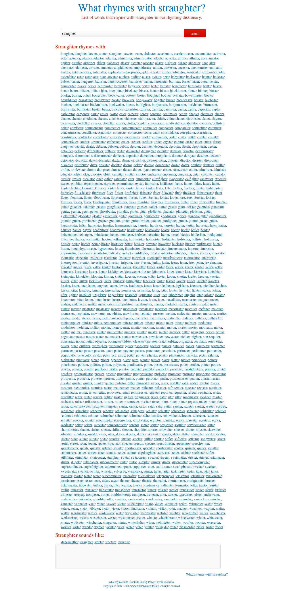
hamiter (108, 225)
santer (123, 406)
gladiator (168, 211)
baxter (81, 86)
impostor (207, 248)
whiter (200, 517)
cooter (146, 137)
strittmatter (217, 457)
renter (125, 392)
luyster (142, 299)
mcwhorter (130, 313)
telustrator (197, 475)
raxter (194, 383)
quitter (109, 383)
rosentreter (131, 401)
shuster (179, 429)
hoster (105, 243)
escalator (89, 178)
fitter (178, 192)
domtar (149, 164)
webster (162, 513)
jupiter (77, 267)
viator (84, 508)
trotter (105, 494)
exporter (109, 183)
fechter (75, 188)
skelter (141, 434)
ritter (178, 397)
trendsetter (187, 489)
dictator (152, 160)
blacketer (131, 90)
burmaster (210, 104)
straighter (113, 457)
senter (145, 424)
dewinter (104, 160)
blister (164, 90)
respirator (204, 392)
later (83, 285)
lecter (147, 285)
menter (196, 313)
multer (101, 332)
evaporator (176, 178)
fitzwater (189, 192)
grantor (66, 220)
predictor (162, 369)
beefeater (120, 86)
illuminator (132, 248)
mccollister (175, 308)
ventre (183, 503)
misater (149, 322)
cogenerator (156, 123)
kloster (108, 276)
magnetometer (208, 299)
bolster (76, 95)
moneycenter (120, 327)
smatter (126, 438)
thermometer (176, 480)
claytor (216, 118)
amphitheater (123, 67)
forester (199, 197)
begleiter (134, 86)
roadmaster (190, 397)
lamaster (118, 280)
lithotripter (175, 294)
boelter (65, 95)
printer (221, 369)
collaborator (189, 123)
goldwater (135, 216)
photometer (177, 355)
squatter (213, 448)
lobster (208, 294)
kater (169, 267)
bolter (86, 95)
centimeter (170, 113)
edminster (205, 169)
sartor (142, 406)
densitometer (102, 155)
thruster (210, 480)
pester (97, 355)
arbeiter (155, 72)
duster (127, 169)
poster (158, 364)
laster (75, 285)
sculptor (155, 420)
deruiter (177, 155)
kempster (67, 271)
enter (196, 174)
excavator (206, 178)
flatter (65, 197)
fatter (215, 183)
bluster (213, 90)
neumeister (112, 336)
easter (167, 169)
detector (215, 155)
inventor (84, 262)
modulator (68, 327)
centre (183, 113)
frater (132, 202)
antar (75, 72)
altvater (94, 67)
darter (217, 141)
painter (166, 345)
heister (205, 229)
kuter (74, 280)
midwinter (174, 318)
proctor (110, 373)
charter (219, 113)
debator (113, 146)
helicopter (85, 234)
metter (96, 318)
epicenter (207, 174)
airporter (89, 62)
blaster (143, 90)
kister (188, 271)
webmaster (147, 513)
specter (127, 443)
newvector (171, 336)
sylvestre (120, 471)
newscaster (139, 336)
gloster (96, 216)
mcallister (102, 308)
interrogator (69, 262)
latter (91, 285)
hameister (94, 225)
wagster (208, 508)
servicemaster (196, 424)
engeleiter (184, 174)
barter (186, 81)
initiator (193, 253)
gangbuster (114, 206)
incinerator (85, 253)
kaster (160, 267)
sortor (74, 443)
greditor (114, 220)
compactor (166, 127)
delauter (162, 151)
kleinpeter (67, 276)
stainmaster (68, 452)
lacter (107, 280)
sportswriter (164, 448)
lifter (64, 294)
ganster (142, 206)
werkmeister (69, 517)
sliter (74, 438)
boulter (166, 95)
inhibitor (180, 253)
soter (83, 443)
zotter (219, 526)
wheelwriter (186, 517)
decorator (160, 146)
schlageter (137, 410)
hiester (184, 234)
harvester (202, 225)
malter (92, 304)
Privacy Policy (147, 581)
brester (115, 99)
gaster (172, 206)
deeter (212, 146)
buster (96, 109)
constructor (68, 137)
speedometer (69, 448)
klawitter (200, 271)
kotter (171, 276)
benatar (165, 86)
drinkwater (78, 169)
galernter (89, 206)
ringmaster (142, 397)
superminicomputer (118, 466)
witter (150, 522)
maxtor (75, 308)
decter (186, 146)
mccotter (191, 308)
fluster (132, 197)
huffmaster (204, 243)
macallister (173, 299)
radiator (120, 383)
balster (65, 81)
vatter (101, 503)
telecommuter (111, 475)
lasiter (191, 280)
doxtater (208, 164)
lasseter (202, 280)
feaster (65, 188)
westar (83, 517)
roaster (217, 397)
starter (92, 452)
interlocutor (192, 257)
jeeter (174, 262)
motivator (205, 327)
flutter (143, 197)
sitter (111, 434)
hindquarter (214, 234)
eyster (139, 183)
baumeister (68, 86)
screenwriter (122, 420)
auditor (135, 76)
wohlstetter (163, 522)
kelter (218, 267)
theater (135, 480)
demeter (175, 151)
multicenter (114, 332)
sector (216, 420)
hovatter (151, 243)
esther (108, 178)
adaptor (99, 58)
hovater (139, 243)
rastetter (175, 383)
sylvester (106, 471)
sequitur (179, 424)
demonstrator (204, 151)
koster (161, 276)
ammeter (106, 67)
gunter (182, 220)
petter (130, 355)
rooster (108, 401)
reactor (204, 383)
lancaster (149, 280)
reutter (97, 397)
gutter (213, 220)
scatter (210, 406)
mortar (171, 327)
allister (182, 62)
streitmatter (178, 457)
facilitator (166, 183)
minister (87, 322)
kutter (83, 280)
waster (92, 513)
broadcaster (184, 99)
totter (193, 485)
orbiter (172, 341)
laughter (102, 285)
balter (75, 81)
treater (173, 489)
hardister (156, 225)
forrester (66, 202)
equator (220, 174)
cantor (192, 109)
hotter (128, 243)
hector (175, 229)
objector (100, 341)
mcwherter (98, 313)
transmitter (106, 489)
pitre (135, 359)
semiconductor (117, 424)
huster (65, 248)
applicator (114, 72)
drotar (91, 169)
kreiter (192, 276)
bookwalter (116, 95)
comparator (182, 127)
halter (82, 225)
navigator (197, 332)
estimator (120, 178)
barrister (174, 81)
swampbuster (182, 466)
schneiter (135, 415)
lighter (73, 294)
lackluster (95, 280)
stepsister (163, 452)
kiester (146, 271)
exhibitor (76, 183)
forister (210, 197)
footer (174, 197)
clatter (206, 118)
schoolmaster (152, 415)
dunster (116, 169)
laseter (180, 280)
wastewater (106, 513)
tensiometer (214, 475)
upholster (99, 499)
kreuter (203, 276)
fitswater (167, 192)
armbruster (209, 72)
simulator (79, 434)
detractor (81, 160)
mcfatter (204, 308)
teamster (66, 475)
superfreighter (93, 466)
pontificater (134, 364)
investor (114, 262)
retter (78, 397)
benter (207, 86)
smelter (137, 438)
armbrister (193, 72)
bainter (206, 76)
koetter (141, 276)
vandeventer (136, 499)
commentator (94, 127)
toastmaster (151, 485)
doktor (138, 164)
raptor (155, 383)
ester (99, 178)
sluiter (83, 438)
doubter (196, 164)
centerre (155, 113)
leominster (128, 290)
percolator (168, 350)
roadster (205, 397)
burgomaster (177, 104)
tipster (108, 485)
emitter (129, 174)
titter (117, 485)
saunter (188, 406)
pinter (95, 359)
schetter (108, 410)
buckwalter (116, 104)
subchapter (90, 461)
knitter (119, 276)
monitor (136, 327)
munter (141, 332)
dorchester (162, 164)
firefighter (131, 192)
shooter (127, 429)
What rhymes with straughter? (207, 574)
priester (210, 369)
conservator (151, 132)
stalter (82, 452)
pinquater (82, 359)
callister (145, 109)
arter (221, 72)
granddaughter (197, 216)
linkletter (131, 294)
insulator (124, 257)
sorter (64, 443)
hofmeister (153, 239)
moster (192, 327)
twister (172, 494)
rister (163, 397)
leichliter (208, 285)
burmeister (68, 109)
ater (95, 76)
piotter (104, 359)
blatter (154, 90)
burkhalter (195, 104)
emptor (141, 174)
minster (127, 322)
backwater (193, 76)
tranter (151, 489)
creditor (147, 141)
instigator (96, 257)
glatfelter (196, 211)
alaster (124, 62)
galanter (75, 206)
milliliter (200, 318)
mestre (75, 318)
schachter (67, 410)
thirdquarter (195, 480)
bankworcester (118, 81)
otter (219, 341)
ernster (76, 178)
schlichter (206, 410)
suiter (123, 461)
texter (105, 480)
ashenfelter (68, 76)
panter (189, 345)
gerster (75, 211)
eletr (86, 174)
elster (107, 174)
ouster (65, 345)
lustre (116, 299)
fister (156, 192)
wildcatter (77, 522)
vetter (74, 508)
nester (80, 336)
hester (175, 234)
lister (156, 294)
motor (218, 327)
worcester (213, 522)
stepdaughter (146, 452)
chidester (130, 118)
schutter (66, 420)
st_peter (76, 461)
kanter (106, 267)
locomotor (68, 299)
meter (86, 318)
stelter (121, 452)
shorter (153, 429)
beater (92, 86)
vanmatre (185, 499)
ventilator (170, 503)
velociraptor (135, 503)
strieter (203, 457)
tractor (203, 485)
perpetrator (68, 355)
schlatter (163, 410)
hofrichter (169, 239)
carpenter (82, 113)
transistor (77, 489)
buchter (66, 104)
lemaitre (84, 290)
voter (171, 508)
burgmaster (159, 104)
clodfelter (83, 123)
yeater (130, 526)
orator (162, 341)
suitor (133, 461)
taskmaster (178, 471)
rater (185, 383)
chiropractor (146, 118)
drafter (220, 164)
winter (122, 522)
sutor (159, 466)
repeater (154, 392)
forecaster (186, 197)
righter (128, 397)
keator (179, 267)
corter (172, 137)
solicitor (193, 438)
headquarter (135, 229)
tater (206, 471)
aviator (156, 76)
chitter (161, 118)
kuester (214, 276)
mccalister (130, 308)
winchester (93, 522)
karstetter (139, 267)
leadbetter (135, 285)
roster (156, 401)
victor (105, 508)
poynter (77, 369)
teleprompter (165, 475)
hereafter (153, 234)
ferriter (149, 188)
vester (218, 503)
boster (141, 95)
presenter (176, 369)
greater (102, 220)
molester (82, 327)
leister (65, 290)
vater (92, 503)
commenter (112, 127)
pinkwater (68, 359)
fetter (168, 188)
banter (147, 81)
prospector (68, 378)
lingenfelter (115, 294)
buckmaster (80, 104)
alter (212, 62)
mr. (78, 332)
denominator (83, 155)
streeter (164, 457)
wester (112, 517)
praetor (88, 369)
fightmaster (214, 188)
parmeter (67, 350)
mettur (106, 318)
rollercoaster (93, 401)
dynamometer (152, 169)
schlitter (220, 410)
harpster (169, 225)
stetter (175, 452)
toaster (137, 485)
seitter (88, 424)
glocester (84, 216)
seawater (191, 420)
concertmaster (70, 132)
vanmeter (200, 499)
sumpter (143, 461)
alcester (148, 62)
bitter (120, 90)
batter (195, 81)
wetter (140, 517)
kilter (170, 271)
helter (114, 234)
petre (121, 355)
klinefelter (83, 276)
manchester (106, 304)
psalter (120, 378)
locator (219, 294)
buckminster (98, 104)
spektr (84, 448)
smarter (114, 438)
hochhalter (76, 239)
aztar (166, 76)
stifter (210, 452)
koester (130, 276)
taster (190, 471)
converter (116, 137)
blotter (192, 90)
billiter (95, 90)
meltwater (183, 313)
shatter (84, 429)
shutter (190, 429)
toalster (126, 485)
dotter (185, 164)
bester (217, 86)
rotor (164, 401)
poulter (194, 364)
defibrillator (95, 151)
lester (155, 290)
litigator (189, 294)
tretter (209, 489)
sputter (201, 448)
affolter (183, 58)
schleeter (193, 410)
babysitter (177, 76)
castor (114, 113)
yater (120, 526)
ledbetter (168, 285)
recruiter (96, 387)
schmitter (121, 415)
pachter (155, 345)
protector (83, 378)
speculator (183, 443)
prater (113, 369)
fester (159, 188)
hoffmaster (120, 239)
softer (169, 438)
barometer (160, 81)
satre (159, 406)
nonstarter (67, 341)
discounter (211, 160)
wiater (65, 522)
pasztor (99, 350)
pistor (126, 359)
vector (121, 503)
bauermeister (209, 81)
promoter (174, 373)
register (202, 387)
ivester (145, 262)
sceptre (221, 406)
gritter (126, 220)
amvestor (170, 67)
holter (75, 243)
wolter (176, 522)
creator (135, 141)
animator (215, 67)
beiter (145, 86)
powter (65, 369)
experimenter (93, 183)
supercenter (179, 461)
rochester (67, 401)
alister (159, 62)
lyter (161, 299)
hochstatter (93, 239)
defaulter (67, 151)
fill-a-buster (82, 192)
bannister (135, 81)
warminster (78, 513)
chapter (194, 113)
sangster (111, 406)
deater (90, 146)
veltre (149, 503)
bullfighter (143, 104)
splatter (107, 448)
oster (211, 341)
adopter (158, 58)
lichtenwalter (201, 290)
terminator (68, 480)
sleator (220, 434)
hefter (195, 229)
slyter (103, 438)
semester (99, 424)
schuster (212, 415)
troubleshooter (120, 494)
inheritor (167, 253)
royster (192, 401)
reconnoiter (81, 387)
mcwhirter (114, 313)
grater (76, 220)
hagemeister (69, 225)
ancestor (183, 67)
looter (89, 299)
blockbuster (178, 90)
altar (205, 62)
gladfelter (154, 211)
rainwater (142, 383)
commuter (150, 127)
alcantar (136, 62)
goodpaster (168, 216)
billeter (84, 90)
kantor (116, 267)
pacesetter (141, 345)
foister (164, 197)
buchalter (211, 99)
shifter (116, 429)
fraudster (143, 202)
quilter (87, 383)
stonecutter (97, 457)
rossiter (145, 401)
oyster (129, 345)
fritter (194, 202)
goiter (122, 216)
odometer (114, 341)
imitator (161, 248)
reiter (92, 392)
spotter (178, 448)
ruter (220, 401)
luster (107, 299)
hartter (190, 225)
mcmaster (67, 313)
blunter (203, 90)
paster (78, 350)
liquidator (145, 294)
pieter (203, 355)
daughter (81, 53)
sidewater (214, 429)
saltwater (84, 406)
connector (135, 132)
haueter (66, 229)
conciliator (89, 132)
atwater (112, 76)
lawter (92, 53)
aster (80, 76)
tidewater (85, 485)
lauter (113, 285)
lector (157, 285)
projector (160, 373)
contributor (100, 137)
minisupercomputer (107, 322)
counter (213, 137)
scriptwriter (140, 420)
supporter (139, 466)
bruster (198, 99)
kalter (96, 267)
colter (64, 127)
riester (118, 397)
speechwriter (200, 443)
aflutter (194, 58)
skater (120, 434)
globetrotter (68, 216)
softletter (180, 438)
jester (183, 262)
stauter (110, 452)
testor (89, 480)
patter (118, 350)
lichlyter (184, 290)
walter (65, 513)
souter (92, 443)
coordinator (132, 137)
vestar (208, 503)
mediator (145, 313)
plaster (155, 359)
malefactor (79, 304)
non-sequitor (211, 336)
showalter (165, 429)
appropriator (131, 72)
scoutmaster (104, 420)
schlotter (66, 415)
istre (137, 262)
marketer (171, 304)
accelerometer (183, 53)
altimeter (81, 67)
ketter (102, 271)
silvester (66, 434)
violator (151, 508)
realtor (214, 383)
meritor (222, 313)
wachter (182, 508)
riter (170, 397)
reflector (147, 387)
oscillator (200, 341)
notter (80, 341)
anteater (85, 72)
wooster (200, 522)
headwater (152, 229)
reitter (101, 392)
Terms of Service (165, 581)
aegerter (170, 58)
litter (200, 294)
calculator (131, 109)
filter (110, 192)
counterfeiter (69, 141)
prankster (101, 369)
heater (165, 229)
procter (99, 373)
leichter (221, 285)
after (204, 58)
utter (110, 499)
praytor (124, 369)
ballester (218, 76)
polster (106, 364)
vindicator (137, 508)
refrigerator (175, 387)
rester (216, 392)
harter (180, 225)
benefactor (179, 86)
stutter (65, 461)
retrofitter (67, 397)
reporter (166, 392)
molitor (94, 327)
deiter (120, 151)
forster (78, 202)
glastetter (182, 211)
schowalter (170, 415)
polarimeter (68, 364)
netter (99, 336)
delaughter (148, 151)
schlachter (122, 410)
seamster (168, 420)
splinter (118, 448)
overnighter (99, 345)
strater (125, 457)
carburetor (68, 113)
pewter (140, 355)
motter (65, 332)
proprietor (203, 373)
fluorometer (119, 197)
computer (214, 127)
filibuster (67, 192)
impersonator (177, 248)
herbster (140, 234)
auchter (124, 76)
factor (178, 183)
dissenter (67, 164)
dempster (67, 155)
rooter (119, 401)
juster (87, 267)
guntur (193, 220)
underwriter (69, 499)
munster (129, 332)
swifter (94, 471)
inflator (154, 253)
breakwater (102, 99)
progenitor (124, 373)
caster (104, 113)
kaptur (126, 267)
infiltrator (141, 253)
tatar (199, 471)
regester (190, 387)
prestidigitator (193, 369)
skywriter (153, 434)
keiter (209, 267)
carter (94, 113)
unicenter (84, 499)
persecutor (84, 355)
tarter (166, 471)
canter (182, 109)
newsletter (156, 336)
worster (66, 526)
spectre (150, 443)
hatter (222, 225)
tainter (148, 471)
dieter (162, 160)
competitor (199, 127)
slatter (185, 434)
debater (101, 146)
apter (145, 72)
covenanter (98, 141)
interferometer (172, 257)
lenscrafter (112, 290)
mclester (217, 308)
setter (210, 424)
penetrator (153, 350)
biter (112, 90)
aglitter (65, 62)
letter (164, 290)
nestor (90, 336)
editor (193, 169)
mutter (163, 332)
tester (80, 480)
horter (95, 243)
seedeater (67, 424)
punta (130, 378)
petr (114, 355)
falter (197, 183)
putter (164, 378)
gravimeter (89, 220)
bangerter (87, 81)
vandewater (154, 499)
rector (108, 387)
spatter (102, 443)
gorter (182, 216)
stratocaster (138, 457)
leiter (74, 290)
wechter (174, 513)
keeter (189, 267)
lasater (170, 280)
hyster (119, 248)
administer (125, 58)
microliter (141, 318)
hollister (197, 239)
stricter (192, 457)
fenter (140, 188)
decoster (174, 146)
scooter (78, 420)
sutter (167, 466)
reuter (88, 397)
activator (219, 53)
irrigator (126, 262)
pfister (163, 355)
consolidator (169, 132)
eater (176, 169)
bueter (130, 104)
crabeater (113, 141)
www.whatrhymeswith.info (144, 585)
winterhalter (136, 522)
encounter (169, 174)
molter (105, 327)
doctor (127, 164)
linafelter (85, 294)
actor (64, 58)
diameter (128, 160)
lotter (98, 299)
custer (189, 141)
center (144, 113)
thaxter (125, 480)
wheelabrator (167, 517)
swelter (83, 471)
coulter (202, 137)
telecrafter (129, 475)
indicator (114, 253)
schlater (151, 410)
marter (182, 304)
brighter (159, 99)
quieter (77, 383)
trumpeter (138, 494)
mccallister (146, 308)
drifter (65, 169)
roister (79, 401)
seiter (78, 424)
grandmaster (217, 216)
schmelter (106, 415)
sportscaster (133, 448)
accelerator (164, 53)
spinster (95, 448)
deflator (110, 151)
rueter (203, 401)
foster (87, 202)
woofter (187, 522)
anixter (65, 72)
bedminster (105, 86)
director (185, 160)
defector (80, 151)
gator (181, 206)
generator (217, 206)
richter (108, 397)
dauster (79, 146)
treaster (163, 489)
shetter (105, 429)
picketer (191, 355)
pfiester (152, 355)
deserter (202, 155)
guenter (156, 220)
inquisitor (67, 257)
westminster (126, 517)
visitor (162, 508)
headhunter (100, 229)
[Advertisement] (137, 556)
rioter (154, 397)
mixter (179, 322)
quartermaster (210, 378)
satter (167, 406)
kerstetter (81, 271)
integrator (138, 257)
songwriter (208, 438)
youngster (161, 526)
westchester (98, 517)
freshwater (171, 202)
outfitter (84, 345)
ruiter (212, 401)
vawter (128, 53)
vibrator (94, 508)
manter (158, 304)
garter (162, 206)
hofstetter (183, 239)
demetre (188, 151)
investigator (99, 262)
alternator (67, 67)
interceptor (154, 257)
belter (155, 86)
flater (218, 192)
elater (78, 174)
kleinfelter (214, 271)
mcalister (88, 308)
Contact (134, 581)
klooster (96, 276)
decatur (135, 146)
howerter (164, 243)
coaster (141, 123)
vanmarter (170, 499)
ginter (134, 211)
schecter (95, 410)
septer (154, 424)
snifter (148, 438)
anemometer (199, 67)
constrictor (204, 132)
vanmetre (214, 499)
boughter (67, 53)
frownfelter (206, 202)
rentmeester (139, 392)
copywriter (159, 137)
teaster (78, 475)
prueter (109, 378)
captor (216, 109)
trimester (67, 494)
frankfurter (119, 202)
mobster (190, 322)
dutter (137, 169)
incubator (100, 253)
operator (151, 341)
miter (169, 322)
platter (175, 359)
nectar (220, 332)
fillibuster (98, 192)
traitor (65, 489)
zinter (200, 526)
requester (180, 392)
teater (88, 475)
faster (206, 183)
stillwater (67, 457)
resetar (192, 392)
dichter (140, 160)
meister (170, 313)
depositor (132, 155)
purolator (152, 378)
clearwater (68, 123)
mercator (209, 313)
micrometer (157, 318)
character (207, 113)
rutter (64, 406)
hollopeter (211, 239)
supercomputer (199, 461)
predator (149, 369)
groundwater (140, 220)
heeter (185, 229)
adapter (87, 58)
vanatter (120, 499)
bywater (117, 109)
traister (213, 485)
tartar (157, 471)
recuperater (121, 387)
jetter (199, 262)
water (138, 53)
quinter (98, 383)
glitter (207, 211)
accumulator (203, 53)
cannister (170, 109)
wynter (99, 526)
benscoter (194, 86)
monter (160, 327)
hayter (87, 229)
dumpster (103, 169)
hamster (143, 225)
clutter (131, 123)
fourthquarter (102, 202)
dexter (116, 160)
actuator (74, 58)
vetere (65, 508)
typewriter (186, 494)
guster (203, 220)
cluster (120, 123)
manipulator (123, 304)
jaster (165, 262)
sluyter (93, 438)
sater (151, 406)
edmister (219, 169)
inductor (128, 253)
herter (165, 234)
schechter (81, 410)
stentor (131, 452)
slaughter (115, 53)
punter (140, 378)
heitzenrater (69, 234)
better (64, 90)
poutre (215, 364)
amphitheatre (142, 67)
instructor (110, 257)
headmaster (117, 229)
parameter (202, 345)
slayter (209, 434)
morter (182, 327)
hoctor (106, 239)
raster (164, 383)
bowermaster (194, 95)
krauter (181, 276)
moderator (205, 322)
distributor (81, 164)
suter (150, 466)
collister (218, 123)
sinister (92, 434)
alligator (170, 62)
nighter (196, 336)
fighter (200, 188)
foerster (153, 197)
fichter (177, 188)
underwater (211, 494)
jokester (66, 267)
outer (74, 345)
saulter (177, 406)
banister (100, 81)
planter (144, 359)
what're (152, 517)
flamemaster (205, 192)
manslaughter (143, 304)
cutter (207, 141)
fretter (185, 202)
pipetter (116, 359)
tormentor (182, 485)
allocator (194, 62)
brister (170, 99)
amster (157, 67)
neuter (126, 336)
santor (133, 406)
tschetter (152, 494)
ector (184, 169)
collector (205, 123)
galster (100, 206)
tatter (214, 471)
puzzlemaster (179, 378)
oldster (127, 341)
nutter (89, 341)
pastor (88, 350)
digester (173, 160)
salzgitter (98, 406)
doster (175, 164)
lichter (216, 290)
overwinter (116, 345)
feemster (87, 188)
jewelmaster (213, 262)
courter (84, 141)
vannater (67, 503)
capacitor (204, 109)
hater (213, 225)
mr (73, 332)
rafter (131, 383)
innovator (218, 253)
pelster (139, 350)
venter (159, 503)
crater (125, 141)
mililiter (187, 318)
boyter (208, 95)
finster (119, 192)
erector (65, 178)
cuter (198, 141)
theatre (146, 480)
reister (83, 392)
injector (205, 253)
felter (120, 188)
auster (146, 76)
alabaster (113, 62)
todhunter (167, 485)
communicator (131, 127)
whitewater (214, 517)
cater (122, 113)
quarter (194, 378)
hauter (77, 229)
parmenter (218, 345)
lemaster (97, 290)
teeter (97, 475)
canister (157, 109)
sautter (103, 53)
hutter (74, 248)
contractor (85, 137)
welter (203, 513)
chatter (65, 118)
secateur (204, 420)
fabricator (151, 183)
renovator (113, 392)
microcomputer (122, 318)
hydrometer (88, 248)
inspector (81, 257)
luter (125, 299)
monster (148, 327)
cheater (76, 118)
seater (180, 420)
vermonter (196, 503)
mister (160, 322)
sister (102, 434)
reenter (135, 387)
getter (94, 211)
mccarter (161, 308)
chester (102, 118)
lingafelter (99, 294)
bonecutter (99, 95)
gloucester (110, 216)
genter (65, 211)
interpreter (208, 257)
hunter (217, 243)
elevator (96, 174)
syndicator (135, 471)
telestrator (182, 475)
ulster (198, 494)
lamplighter (133, 280)
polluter (95, 364)
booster (131, 95)
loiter (79, 299)
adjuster (110, 58)
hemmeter (126, 234)
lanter (160, 280)
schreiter (185, 415)
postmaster (171, 364)
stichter (185, 452)
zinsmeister (187, 526)
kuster (65, 280)
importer (193, 248)
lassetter (213, 280)
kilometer (158, 271)
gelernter (203, 206)
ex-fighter (191, 178)
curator (179, 141)
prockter (66, 373)
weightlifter (190, 513)
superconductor (71, 466)
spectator (114, 443)
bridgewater (144, 99)
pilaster (213, 355)
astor (88, 76)
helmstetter (101, 234)
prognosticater (143, 373)
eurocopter (143, 178)
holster (65, 243)
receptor (66, 387)
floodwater (101, 197)
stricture (110, 542)
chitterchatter (176, 118)
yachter (110, 526)
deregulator (162, 155)
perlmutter (198, 350)
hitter (64, 239)
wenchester (217, 513)
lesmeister (143, 290)
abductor (150, 53)
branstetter (85, 99)
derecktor (146, 155)
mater (214, 304)
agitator (213, 58)
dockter (116, 164)
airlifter (77, 62)
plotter (185, 359)
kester (93, 271)
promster (188, 373)
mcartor (116, 308)
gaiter (64, 206)
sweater (198, 466)
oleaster (138, 341)
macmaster (189, 299)
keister (199, 267)
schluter (93, 415)
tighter (97, 485)
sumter (155, 461)
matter (65, 308)
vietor (115, 508)
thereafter (159, 480)
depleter (118, 155)
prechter (136, 369)
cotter (191, 137)
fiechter (189, 188)
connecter (119, 132)
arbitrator (178, 72)
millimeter (214, 318)
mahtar (65, 304)
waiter (220, 508)
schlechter (178, 410)
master (203, 304)
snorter (158, 438)
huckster (178, 243)
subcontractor (109, 461)
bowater (177, 95)
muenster (89, 332)
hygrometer (105, 248)
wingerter (109, 522)
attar (103, 76)
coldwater (173, 123)
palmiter (178, 345)
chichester (116, 118)
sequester (166, 424)
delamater (133, 151)
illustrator (148, 248)
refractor (160, 387)
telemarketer (146, 475)
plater (165, 359)
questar (66, 383)
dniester (104, 164)
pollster (83, 364)
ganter (153, 206)
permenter (214, 350)
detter (93, 160)
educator (67, 174)
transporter (122, 489)
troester (79, 494)
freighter (157, 202)
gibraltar (122, 211)
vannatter (80, 503)
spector (138, 443)
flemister (76, 197)
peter (106, 355)
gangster (129, 206)
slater (176, 434)
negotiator (68, 336)
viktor (125, 508)
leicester (195, 285)
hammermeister (125, 225)
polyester (119, 364)
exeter (65, 183)
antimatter (99, 72)
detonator (67, 160)
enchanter (154, 174)
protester (97, 378)
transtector (139, 489)
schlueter (80, 415)
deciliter (147, 146)
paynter (128, 350)
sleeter (65, 438)
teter (97, 480)
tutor (163, 494)
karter (151, 267)
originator (185, 341)
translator (91, 489)
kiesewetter (132, 271)
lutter (132, 299)
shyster (201, 429)
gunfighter (170, 220)
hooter (85, 243)
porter (148, 364)
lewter (173, 290)
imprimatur (68, 253)
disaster (197, 160)
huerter (190, 243)
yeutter (148, 526)
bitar (104, 90)
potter (184, 364)
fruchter (221, 202)
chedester (89, 118)
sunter (166, 461)
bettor (74, 90)
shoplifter (140, 429)
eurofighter (159, 178)
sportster (148, 448)
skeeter (130, 434)
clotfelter (108, 123)
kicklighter (115, 271)
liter (164, 294)
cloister (96, 123)
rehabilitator (69, 392)
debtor (124, 146)
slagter (166, 434)
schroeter (199, 415)
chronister (193, 118)
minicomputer (70, 322)
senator (134, 424)
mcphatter (82, 313)
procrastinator (83, 373)
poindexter (198, 359)
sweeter (210, 466)
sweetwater (68, 471)
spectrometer (165, 443)
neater (210, 332)
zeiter (174, 526)
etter (131, 178)
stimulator (81, 457)
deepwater (199, 146)
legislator (182, 285)
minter (138, 322)
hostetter (117, 243)
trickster (220, 489)
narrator (174, 332)
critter (158, 141)
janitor (156, 262)
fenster (130, 188)
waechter (195, 508)
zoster (210, 526)
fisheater (145, 192)
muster (152, 332)
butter (106, 109)
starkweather (69, 542)
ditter (93, 164)
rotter (173, 401)
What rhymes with (117, 7)
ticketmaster (69, 485)
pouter (205, 364)
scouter (89, 420)
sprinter (190, 448)
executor (220, 178)
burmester (83, 109)
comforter (76, 127)
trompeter (92, 494)
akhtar (101, 62)
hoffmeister (136, 239)
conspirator (187, 132)
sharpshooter (69, 429)
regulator (215, 387)
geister (191, 206)
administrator (143, 58)
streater (153, 457)
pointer (212, 359)
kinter (179, 271)
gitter (143, 211)
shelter (95, 429)
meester (158, 313)
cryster (167, 141)
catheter (133, 113)
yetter (139, 526)
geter (85, 211)
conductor (104, 132)
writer (76, 526)
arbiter (166, 72)
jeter (192, 262)
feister (111, 188)
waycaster (132, 513)
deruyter (189, 155)
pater (109, 350)
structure (124, 542)
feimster (100, 188)
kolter (151, 276)
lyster (152, 299)
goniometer (151, 216)
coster (182, 137)
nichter (185, 336)
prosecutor (218, 373)
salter (73, 406)
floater (88, 197)
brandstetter (69, 99)
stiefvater (198, 452)
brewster (128, 99)
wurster (87, 526)
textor (115, 480)
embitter (117, 174)
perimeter (183, 350)
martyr (193, 304)
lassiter (65, 285)
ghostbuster (107, 211)
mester (65, 318)
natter (185, 332)
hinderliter (198, 234)
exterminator (125, 183)
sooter (221, 438)
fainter (188, 183)
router (182, 401)
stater (101, 452)
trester (199, 489)
